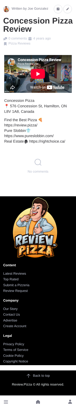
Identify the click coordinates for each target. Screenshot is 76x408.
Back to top (41, 376)
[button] (6, 402)
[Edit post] (67, 9)
